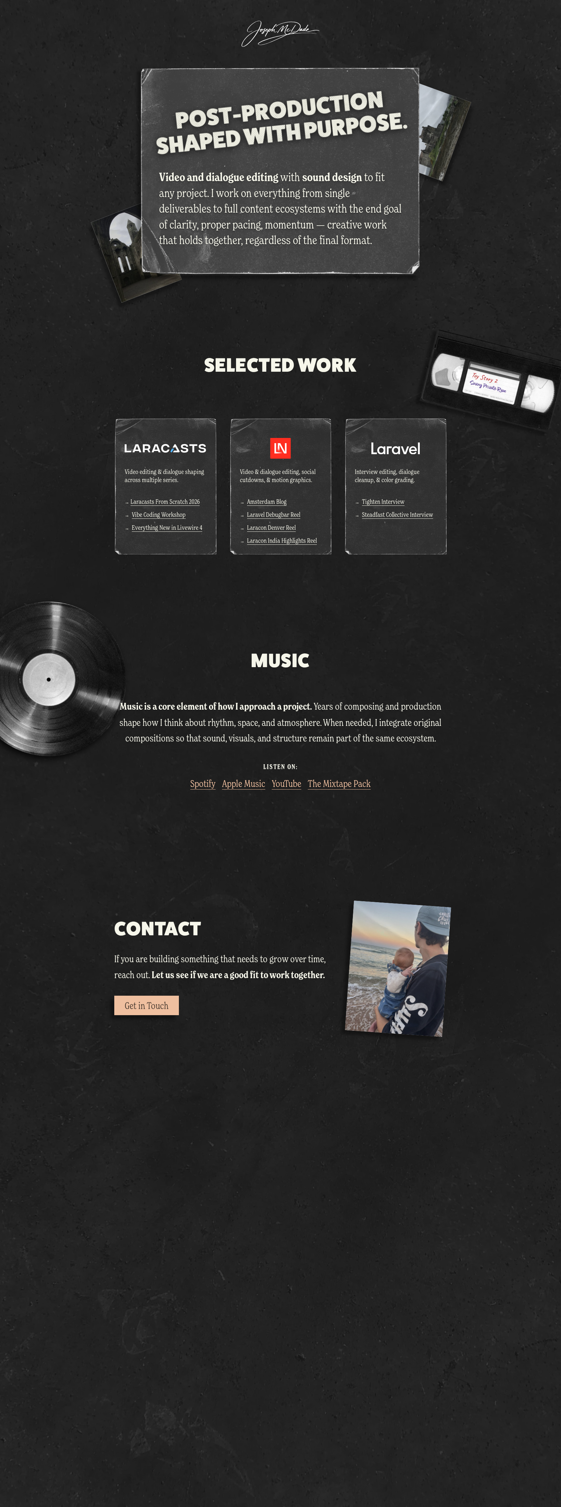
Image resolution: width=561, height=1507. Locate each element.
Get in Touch (146, 1005)
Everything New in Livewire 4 (167, 527)
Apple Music (243, 783)
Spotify (203, 783)
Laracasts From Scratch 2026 (165, 501)
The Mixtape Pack (339, 783)
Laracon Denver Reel (271, 527)
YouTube (286, 783)
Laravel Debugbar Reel (273, 514)
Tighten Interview (383, 501)
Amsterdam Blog (267, 501)
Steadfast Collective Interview (397, 514)
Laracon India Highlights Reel (282, 540)
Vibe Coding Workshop (159, 514)
